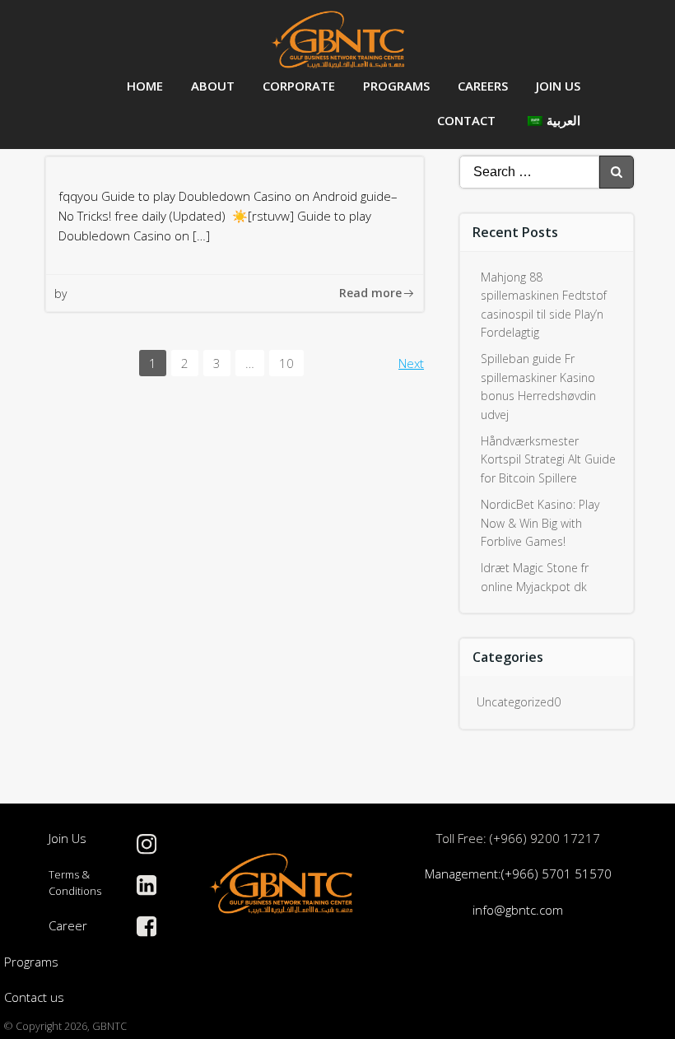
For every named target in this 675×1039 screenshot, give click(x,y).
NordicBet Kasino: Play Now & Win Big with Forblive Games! (540, 522)
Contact (466, 120)
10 (291, 362)
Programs (396, 85)
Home (145, 85)
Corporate (299, 85)
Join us (558, 85)
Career (68, 925)
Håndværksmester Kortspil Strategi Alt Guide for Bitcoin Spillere (548, 459)
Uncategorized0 (519, 702)
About (213, 85)
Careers (483, 85)
